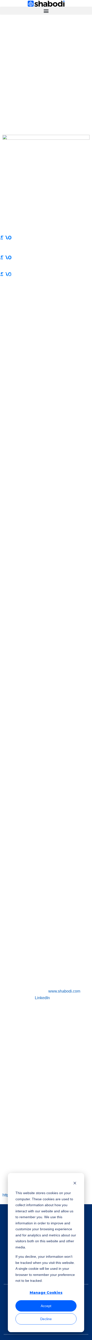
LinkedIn (42, 998)
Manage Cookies (46, 1292)
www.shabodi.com (64, 991)
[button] (46, 11)
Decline (46, 1319)
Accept (46, 1306)
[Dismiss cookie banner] (75, 1184)
